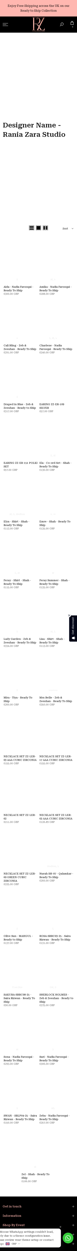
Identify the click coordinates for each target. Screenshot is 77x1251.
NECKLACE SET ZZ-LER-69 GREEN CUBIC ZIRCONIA (20, 877)
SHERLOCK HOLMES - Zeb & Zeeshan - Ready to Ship (56, 998)
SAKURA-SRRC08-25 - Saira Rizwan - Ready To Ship (19, 998)
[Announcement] (38, 8)
